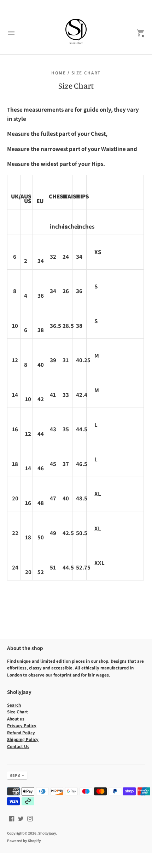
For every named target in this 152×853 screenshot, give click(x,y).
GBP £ (15, 775)
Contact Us (18, 746)
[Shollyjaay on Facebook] (11, 817)
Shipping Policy (23, 739)
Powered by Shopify (24, 840)
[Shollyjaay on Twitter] (21, 817)
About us (15, 719)
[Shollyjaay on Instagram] (30, 817)
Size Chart (17, 712)
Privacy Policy (21, 726)
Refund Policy (21, 733)
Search (14, 705)
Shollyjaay (47, 833)
